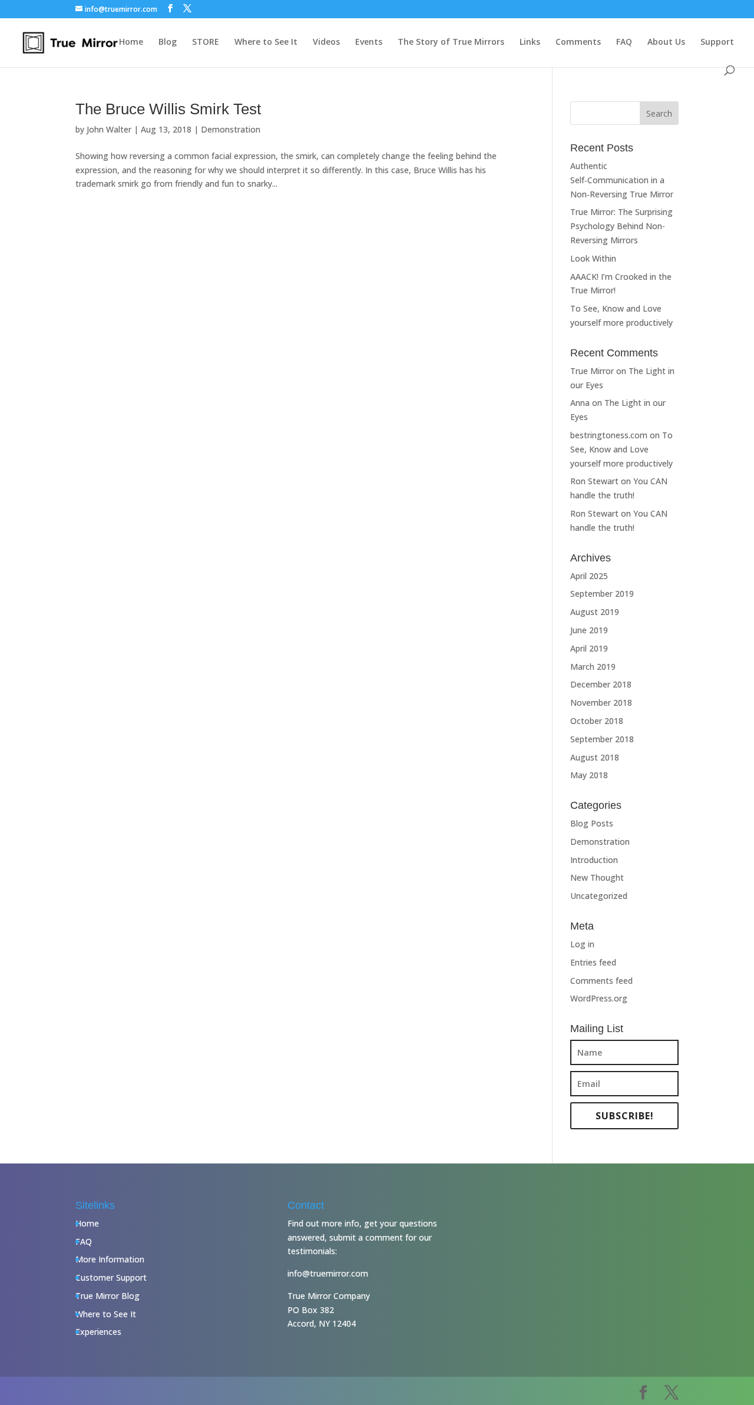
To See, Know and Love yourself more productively (621, 449)
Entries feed (593, 962)
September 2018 (602, 739)
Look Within (593, 258)
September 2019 (602, 593)
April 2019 (589, 648)
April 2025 (589, 575)
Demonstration (230, 129)
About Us (666, 42)
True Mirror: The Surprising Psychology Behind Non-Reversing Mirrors (621, 226)
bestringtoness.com (608, 435)
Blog (167, 42)
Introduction (594, 859)
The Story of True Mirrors (451, 42)
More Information (109, 1259)
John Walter (109, 129)
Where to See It (265, 42)
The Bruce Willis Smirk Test (168, 109)
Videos (326, 42)
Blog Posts (591, 823)
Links (530, 42)
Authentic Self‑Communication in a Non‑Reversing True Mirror (621, 180)
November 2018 (601, 702)
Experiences (98, 1331)
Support (717, 42)
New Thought (597, 877)
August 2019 (594, 611)
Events (368, 42)
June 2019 (589, 630)
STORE (205, 42)
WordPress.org (598, 998)
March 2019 (593, 666)
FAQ (624, 42)
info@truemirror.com (327, 1273)
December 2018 (600, 684)
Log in (582, 944)
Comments (578, 42)
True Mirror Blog (107, 1295)
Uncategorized (598, 895)
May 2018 (589, 775)
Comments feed (601, 980)
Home (131, 42)
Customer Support (111, 1277)
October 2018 (596, 720)
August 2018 (594, 757)
